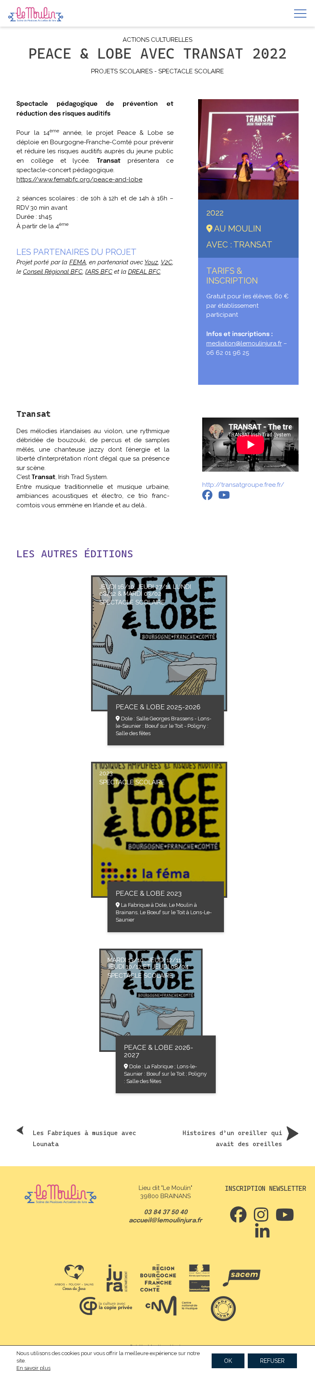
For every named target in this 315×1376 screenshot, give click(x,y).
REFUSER (272, 1361)
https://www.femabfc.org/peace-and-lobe (79, 179)
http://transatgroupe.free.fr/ (243, 484)
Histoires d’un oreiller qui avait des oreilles (232, 1138)
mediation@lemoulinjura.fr (244, 343)
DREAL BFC (144, 271)
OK (228, 1361)
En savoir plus (33, 1368)
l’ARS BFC (98, 271)
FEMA (77, 262)
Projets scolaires (122, 71)
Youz (151, 262)
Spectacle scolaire (191, 71)
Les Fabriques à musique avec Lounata (84, 1138)
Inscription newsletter (265, 1188)
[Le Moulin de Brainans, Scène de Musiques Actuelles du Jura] (35, 15)
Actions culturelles (157, 39)
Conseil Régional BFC (52, 271)
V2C (166, 262)
